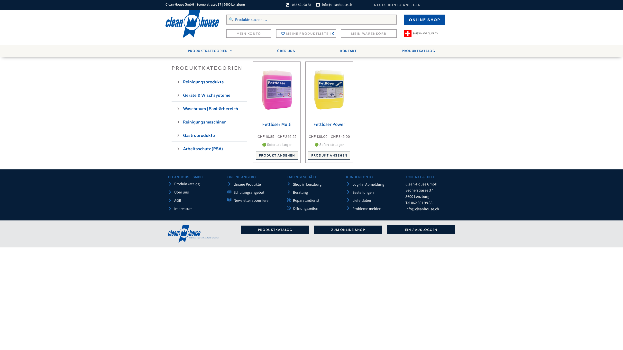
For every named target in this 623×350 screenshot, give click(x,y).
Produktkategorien (208, 51)
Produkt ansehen (277, 155)
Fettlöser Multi (277, 124)
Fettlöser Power (329, 124)
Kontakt (348, 51)
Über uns (286, 51)
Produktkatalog (418, 51)
